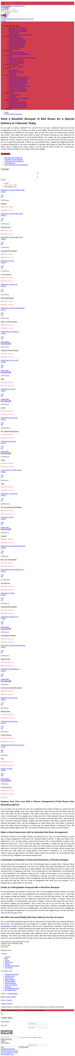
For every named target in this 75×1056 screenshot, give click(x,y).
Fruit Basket (12, 73)
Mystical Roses (5, 711)
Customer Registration (11, 974)
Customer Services (6, 1003)
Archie (3, 460)
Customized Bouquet (7, 19)
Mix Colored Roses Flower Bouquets (20, 34)
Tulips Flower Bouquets (16, 38)
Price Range (5, 169)
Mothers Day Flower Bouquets (18, 79)
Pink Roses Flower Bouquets (18, 29)
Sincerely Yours (5, 659)
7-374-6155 (8, 1000)
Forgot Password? (6, 1039)
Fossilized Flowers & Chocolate (18, 98)
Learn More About (6, 971)
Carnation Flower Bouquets (17, 43)
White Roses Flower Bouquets (18, 31)
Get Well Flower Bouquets (17, 87)
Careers (7, 960)
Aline (2, 483)
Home (6, 112)
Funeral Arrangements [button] (11, 100)
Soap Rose (12, 96)
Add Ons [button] (7, 68)
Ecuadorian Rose (14, 33)
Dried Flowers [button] (9, 93)
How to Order (9, 978)
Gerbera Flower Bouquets (17, 45)
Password (4, 1025)
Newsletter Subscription (12, 966)
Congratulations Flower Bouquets (19, 86)
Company (4, 953)
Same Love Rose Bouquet (9, 321)
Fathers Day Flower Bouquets (18, 80)
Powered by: (5, 947)
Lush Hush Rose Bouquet (9, 251)
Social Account (5, 945)
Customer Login (10, 976)
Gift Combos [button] (9, 56)
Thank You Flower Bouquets (17, 91)
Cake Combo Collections (16, 61)
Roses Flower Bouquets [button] (12, 26)
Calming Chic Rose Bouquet (10, 350)
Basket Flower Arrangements (18, 107)
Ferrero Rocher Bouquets (16, 52)
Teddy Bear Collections (16, 66)
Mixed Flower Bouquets (16, 47)
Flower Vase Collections (16, 72)
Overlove (4, 203)
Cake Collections (14, 70)
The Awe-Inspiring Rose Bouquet (11, 507)
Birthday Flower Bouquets (17, 84)
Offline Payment (10, 979)
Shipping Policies (10, 981)
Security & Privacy (10, 983)
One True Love (5, 583)
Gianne (3, 408)
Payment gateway (6, 941)
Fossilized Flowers (14, 95)
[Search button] (3, 15)
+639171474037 (11, 997)
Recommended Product (12, 988)
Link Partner (8, 967)
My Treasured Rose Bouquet (10, 431)
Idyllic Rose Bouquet (7, 298)
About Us (8, 957)
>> (6, 797)
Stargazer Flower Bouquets (17, 41)
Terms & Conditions (11, 985)
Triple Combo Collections (17, 59)
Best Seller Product (11, 4)
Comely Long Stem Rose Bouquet (11, 688)
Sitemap (7, 964)
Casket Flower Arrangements (18, 103)
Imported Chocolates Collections (19, 54)
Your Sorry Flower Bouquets (17, 89)
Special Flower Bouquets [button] (12, 36)
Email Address (5, 1021)
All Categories (5, 154)
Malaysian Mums (14, 49)
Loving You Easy (6, 274)
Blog (6, 959)
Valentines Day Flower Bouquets (19, 77)
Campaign (8, 986)
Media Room (9, 962)
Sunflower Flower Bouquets (17, 40)
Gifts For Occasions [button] (11, 75)
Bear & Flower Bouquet (16, 63)
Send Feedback (13, 993)
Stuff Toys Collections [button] (11, 64)
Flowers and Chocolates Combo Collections (22, 57)
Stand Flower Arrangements (17, 102)
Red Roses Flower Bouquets (17, 27)
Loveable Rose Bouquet (8, 635)
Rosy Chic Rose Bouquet (9, 559)
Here (35, 1037)
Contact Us (4, 993)
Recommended (9, 2)
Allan (2, 379)
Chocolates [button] (8, 50)
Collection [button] (8, 109)
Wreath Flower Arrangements (18, 105)
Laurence (4, 536)
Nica (2, 758)
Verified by (4, 943)
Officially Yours (6, 227)
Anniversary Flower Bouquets (18, 82)
